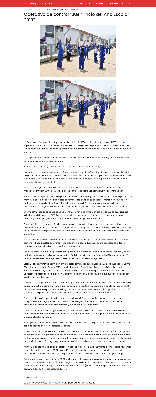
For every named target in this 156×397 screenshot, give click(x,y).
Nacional (46, 3)
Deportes (99, 3)
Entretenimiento (114, 3)
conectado (55, 382)
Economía (70, 3)
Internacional (85, 3)
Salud (129, 3)
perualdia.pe (31, 3)
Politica (59, 3)
